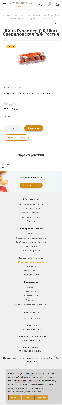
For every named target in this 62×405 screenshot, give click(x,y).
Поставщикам (31, 296)
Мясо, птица (31, 246)
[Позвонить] (40, 4)
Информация (31, 282)
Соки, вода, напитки (31, 275)
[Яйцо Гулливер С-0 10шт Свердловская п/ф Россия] (31, 59)
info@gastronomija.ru (31, 329)
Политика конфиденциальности (30, 304)
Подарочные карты (31, 208)
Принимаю (41, 398)
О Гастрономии (31, 199)
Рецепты (31, 221)
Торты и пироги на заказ (31, 258)
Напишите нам (31, 185)
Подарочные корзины (31, 212)
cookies (33, 373)
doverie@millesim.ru (31, 340)
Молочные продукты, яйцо (31, 262)
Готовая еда (31, 233)
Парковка (31, 291)
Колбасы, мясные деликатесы (31, 242)
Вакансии (31, 300)
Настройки (15, 398)
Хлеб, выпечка (31, 270)
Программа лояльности (31, 204)
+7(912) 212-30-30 (31, 319)
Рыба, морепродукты (31, 250)
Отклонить (28, 398)
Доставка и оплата (31, 217)
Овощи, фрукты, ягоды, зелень (31, 238)
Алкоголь (31, 266)
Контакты (31, 287)
